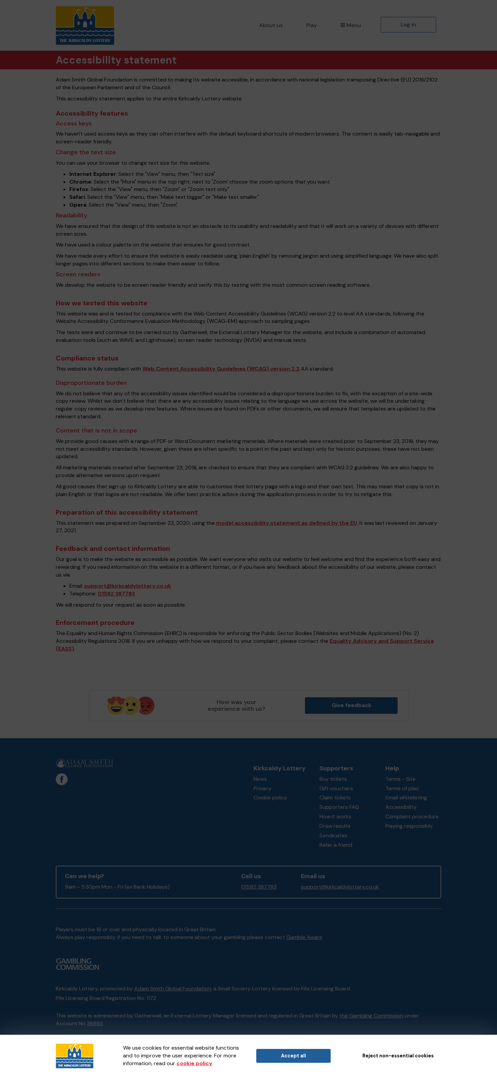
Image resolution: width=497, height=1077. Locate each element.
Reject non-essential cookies (398, 1056)
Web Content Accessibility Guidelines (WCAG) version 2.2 (221, 368)
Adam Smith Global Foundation (172, 988)
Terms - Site (400, 778)
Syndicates (333, 835)
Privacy (262, 788)
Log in (408, 24)
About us (271, 25)
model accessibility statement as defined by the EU (286, 522)
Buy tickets (333, 778)
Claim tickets (335, 797)
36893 (95, 1023)
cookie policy (194, 1063)
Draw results (335, 825)
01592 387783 (116, 593)
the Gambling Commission (371, 1015)
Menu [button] (354, 25)
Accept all (293, 1056)
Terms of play (402, 788)
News (260, 778)
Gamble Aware (304, 937)
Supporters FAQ (339, 807)
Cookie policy (270, 797)
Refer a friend (336, 844)
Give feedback (351, 705)
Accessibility (401, 807)
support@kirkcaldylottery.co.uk (127, 585)
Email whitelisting (406, 797)
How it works (335, 816)
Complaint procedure (412, 816)
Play (311, 25)
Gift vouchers (336, 788)
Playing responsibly (409, 825)
